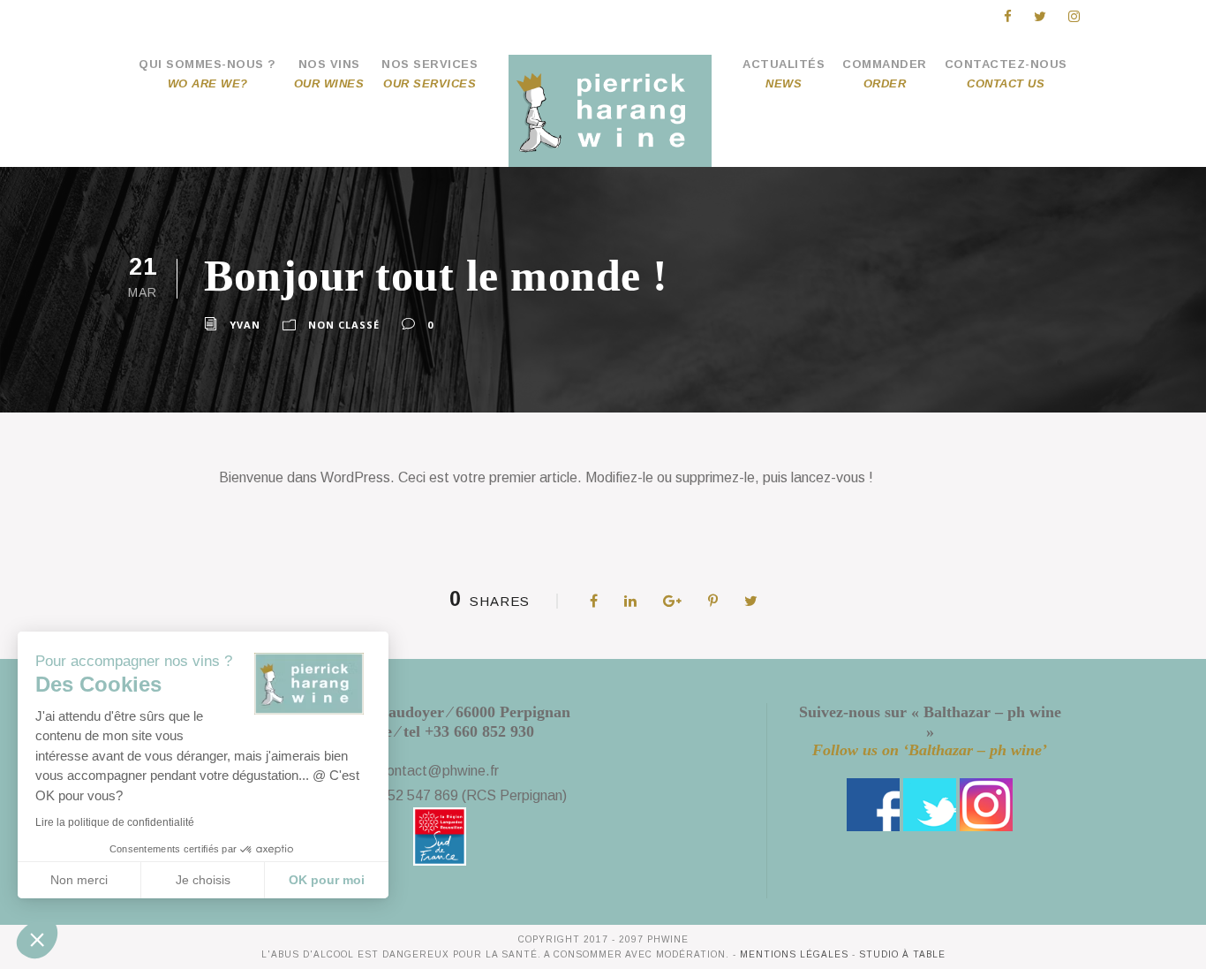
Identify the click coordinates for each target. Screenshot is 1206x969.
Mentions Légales (794, 954)
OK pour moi (327, 880)
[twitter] (1040, 16)
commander (884, 73)
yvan (245, 324)
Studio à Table (902, 954)
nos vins (329, 73)
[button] (37, 939)
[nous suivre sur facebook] (873, 803)
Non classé (344, 324)
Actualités (783, 73)
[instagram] (1074, 16)
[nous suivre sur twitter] (929, 803)
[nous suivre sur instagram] (986, 803)
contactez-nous (1006, 73)
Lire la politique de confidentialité (114, 822)
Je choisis (203, 880)
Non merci (79, 880)
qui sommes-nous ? (207, 73)
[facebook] (1008, 16)
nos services (429, 73)
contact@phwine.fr (439, 770)
